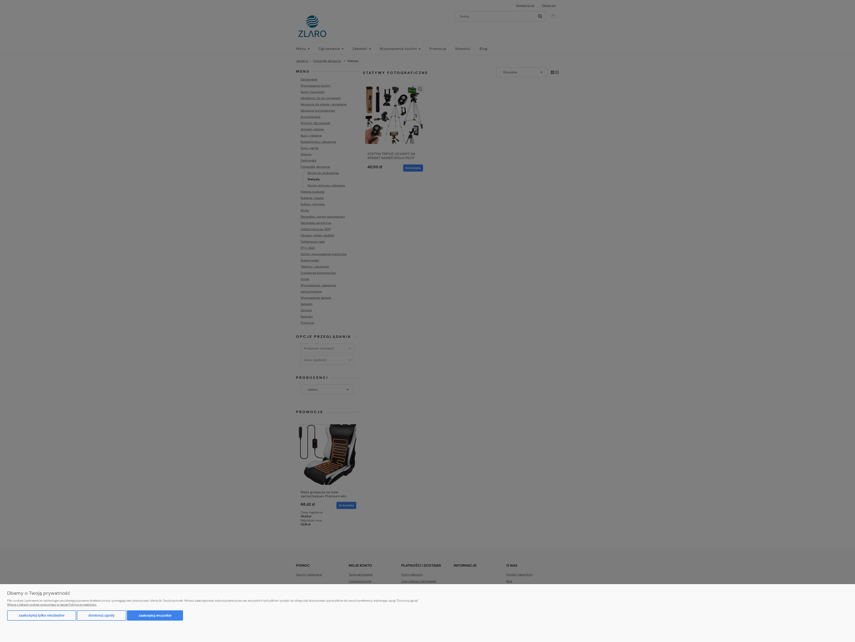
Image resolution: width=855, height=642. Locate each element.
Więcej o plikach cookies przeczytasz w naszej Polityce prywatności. (52, 605)
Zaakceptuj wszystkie (154, 615)
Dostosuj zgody (101, 615)
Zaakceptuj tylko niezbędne (42, 615)
